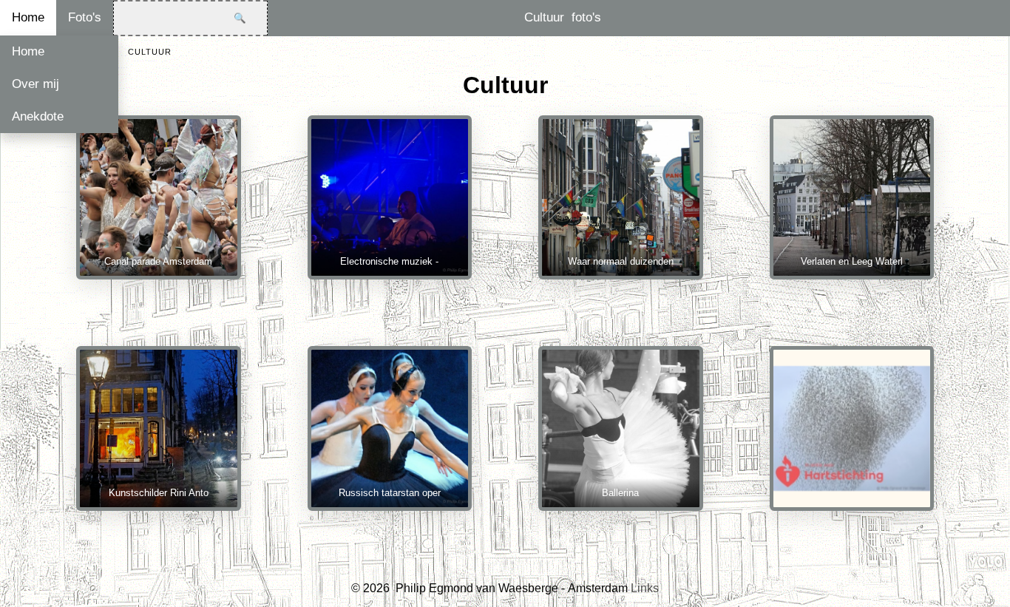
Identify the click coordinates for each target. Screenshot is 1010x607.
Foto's (84, 17)
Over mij (35, 84)
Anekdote (38, 116)
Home (28, 17)
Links (645, 588)
